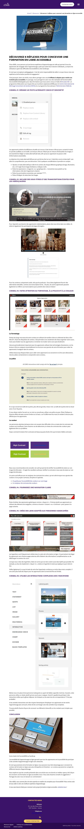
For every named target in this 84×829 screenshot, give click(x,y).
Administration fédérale (64, 86)
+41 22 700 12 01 (37, 813)
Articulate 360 (65, 82)
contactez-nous (62, 787)
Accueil (29, 13)
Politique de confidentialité (24, 824)
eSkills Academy (18, 827)
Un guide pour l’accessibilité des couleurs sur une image (29, 481)
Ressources (36, 13)
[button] (78, 4)
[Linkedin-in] (40, 817)
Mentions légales (8, 824)
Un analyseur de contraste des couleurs (24, 483)
